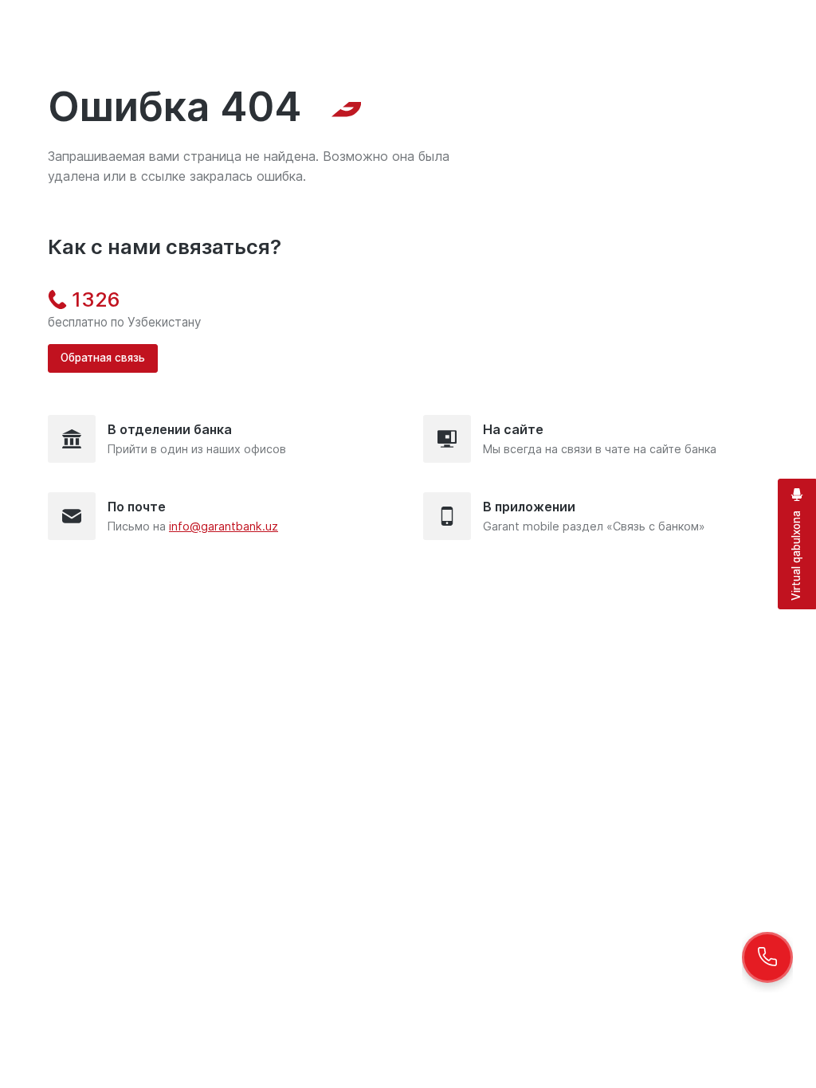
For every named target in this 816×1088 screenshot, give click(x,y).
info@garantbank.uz (223, 526)
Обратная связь (103, 357)
